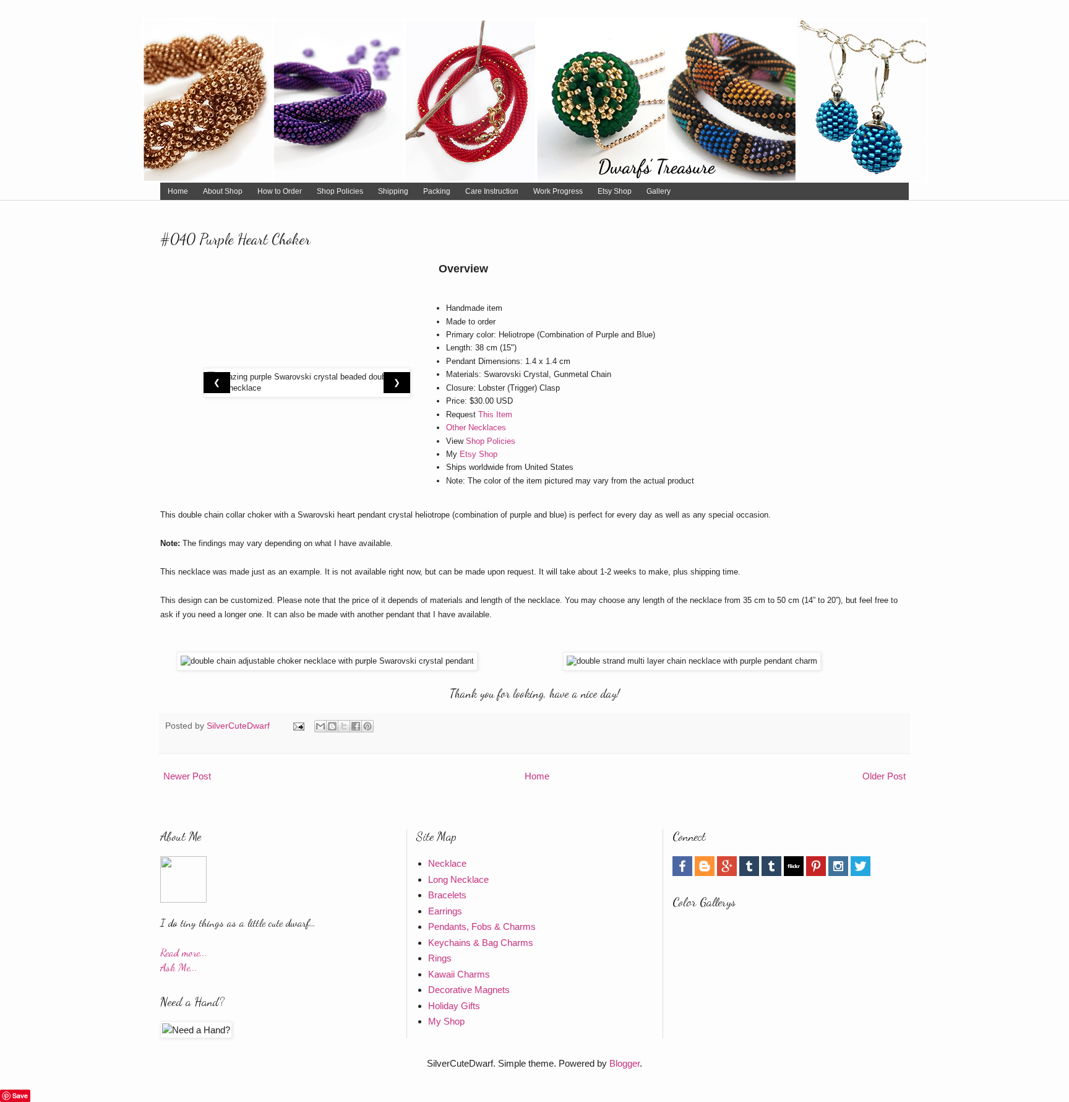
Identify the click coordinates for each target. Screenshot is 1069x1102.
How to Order (279, 191)
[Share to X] (344, 726)
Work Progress (558, 191)
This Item (495, 414)
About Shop (223, 191)
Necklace (447, 863)
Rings (440, 958)
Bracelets (447, 895)
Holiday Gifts (454, 1005)
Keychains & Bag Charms (480, 942)
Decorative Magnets (469, 989)
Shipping (393, 191)
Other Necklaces (476, 427)
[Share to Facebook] (356, 726)
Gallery (658, 191)
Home (178, 191)
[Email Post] (298, 726)
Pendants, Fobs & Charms (482, 926)
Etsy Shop (615, 191)
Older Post (884, 776)
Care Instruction (491, 191)
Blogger (624, 1063)
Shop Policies (340, 191)
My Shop (446, 1021)
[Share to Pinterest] (367, 726)
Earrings (445, 911)
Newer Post (187, 776)
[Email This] (320, 726)
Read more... (183, 952)
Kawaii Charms (459, 974)
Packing (436, 191)
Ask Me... (178, 967)
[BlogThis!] (332, 726)
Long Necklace (458, 879)
